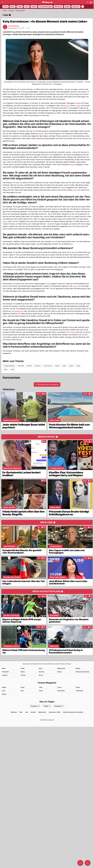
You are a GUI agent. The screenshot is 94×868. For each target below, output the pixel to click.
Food (3, 690)
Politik (22, 668)
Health (4, 687)
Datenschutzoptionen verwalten (73, 712)
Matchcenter (61, 668)
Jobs (26, 712)
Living (22, 687)
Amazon (67, 106)
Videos (22, 672)
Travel (41, 690)
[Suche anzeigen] (87, 2)
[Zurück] (2, 2)
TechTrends (79, 690)
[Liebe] (47, 15)
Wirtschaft (5, 672)
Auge (75, 190)
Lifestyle (4, 675)
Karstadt (72, 332)
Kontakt (33, 712)
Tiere (22, 690)
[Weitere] (82, 6)
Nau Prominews (13, 26)
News (4, 668)
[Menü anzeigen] (91, 2)
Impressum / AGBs (54, 712)
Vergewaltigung (17, 311)
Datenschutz (42, 712)
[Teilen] (80, 863)
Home (5, 11)
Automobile (61, 690)
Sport (40, 668)
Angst (5, 221)
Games (59, 672)
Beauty (4, 694)
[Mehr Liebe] (47, 522)
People (11, 11)
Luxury (59, 687)
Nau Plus (41, 672)
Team (21, 712)
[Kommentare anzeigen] (88, 863)
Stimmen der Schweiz (82, 672)
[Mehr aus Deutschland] (47, 591)
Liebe (40, 687)
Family (78, 687)
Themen (23, 675)
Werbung (14, 712)
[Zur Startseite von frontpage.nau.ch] (47, 2)
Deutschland (12, 28)
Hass (72, 216)
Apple (78, 106)
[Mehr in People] (47, 436)
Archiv (41, 675)
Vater (8, 187)
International (20, 11)
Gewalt (78, 103)
